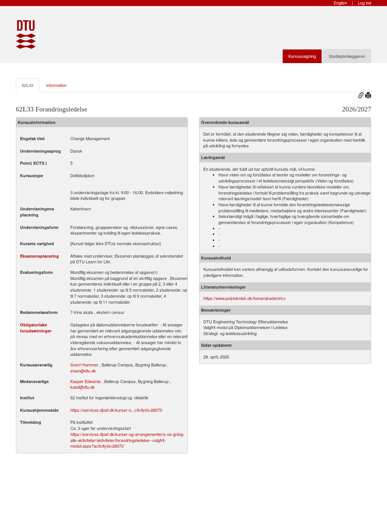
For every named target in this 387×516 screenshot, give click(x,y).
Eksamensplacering (39, 256)
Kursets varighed (37, 243)
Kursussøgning (302, 56)
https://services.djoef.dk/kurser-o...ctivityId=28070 (116, 410)
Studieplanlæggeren (347, 56)
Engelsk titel (32, 138)
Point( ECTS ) (33, 163)
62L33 (27, 85)
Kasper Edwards (85, 381)
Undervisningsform (39, 227)
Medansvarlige (34, 381)
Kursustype (31, 175)
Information (56, 85)
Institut (27, 397)
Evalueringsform (36, 272)
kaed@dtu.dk (82, 387)
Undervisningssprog (40, 151)
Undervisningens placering (37, 212)
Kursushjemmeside (39, 410)
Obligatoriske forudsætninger (35, 328)
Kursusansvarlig (36, 365)
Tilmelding (30, 422)
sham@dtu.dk (83, 371)
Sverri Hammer (84, 365)
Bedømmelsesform (39, 312)
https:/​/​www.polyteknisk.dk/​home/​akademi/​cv (244, 298)
